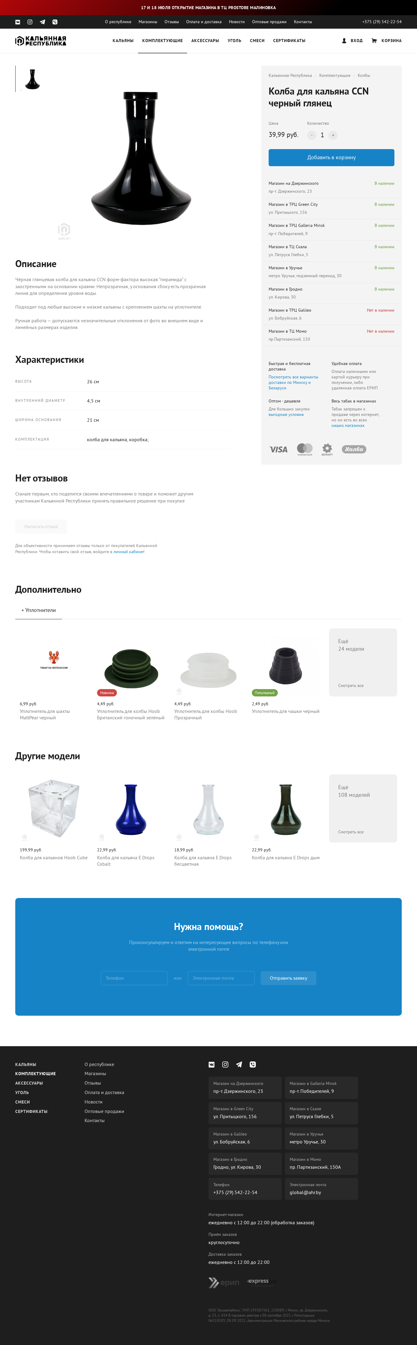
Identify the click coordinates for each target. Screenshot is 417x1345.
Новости (237, 22)
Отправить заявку (288, 978)
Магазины (148, 22)
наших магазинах (348, 425)
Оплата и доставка (204, 22)
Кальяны (123, 41)
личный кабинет (129, 551)
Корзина (391, 41)
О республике (118, 22)
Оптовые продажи (269, 22)
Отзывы (172, 22)
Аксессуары (205, 41)
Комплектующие (162, 41)
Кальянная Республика (290, 75)
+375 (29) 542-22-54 (382, 22)
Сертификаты (289, 41)
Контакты (303, 22)
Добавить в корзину (331, 157)
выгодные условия (286, 414)
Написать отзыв (41, 526)
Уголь (234, 41)
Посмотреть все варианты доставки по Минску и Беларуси (293, 382)
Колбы (364, 75)
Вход (356, 41)
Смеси (257, 41)
